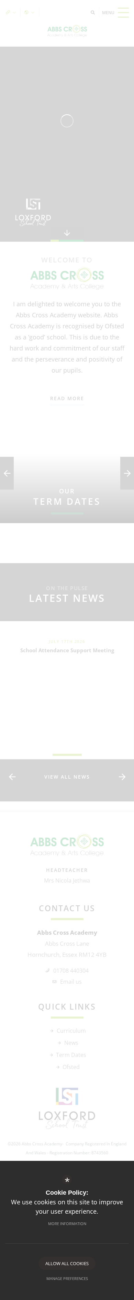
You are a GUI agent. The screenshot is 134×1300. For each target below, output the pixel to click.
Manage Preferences (67, 1278)
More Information (67, 1223)
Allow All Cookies (67, 1263)
